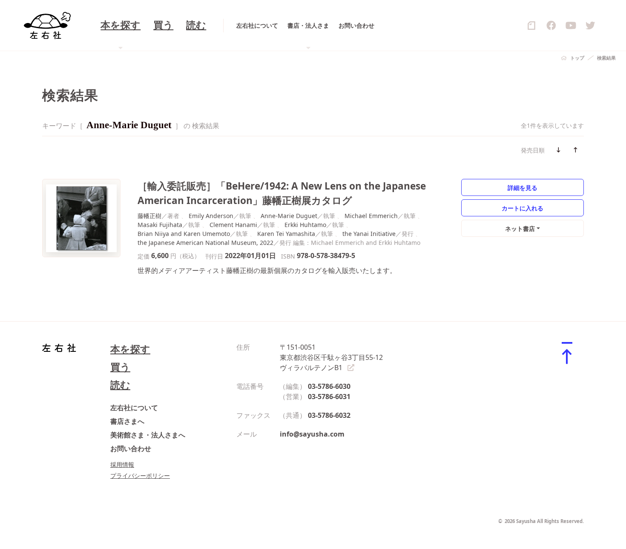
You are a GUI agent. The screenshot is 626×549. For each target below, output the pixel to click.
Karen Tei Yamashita (286, 234)
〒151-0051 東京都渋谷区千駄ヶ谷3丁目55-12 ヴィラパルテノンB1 (331, 357)
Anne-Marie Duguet (289, 216)
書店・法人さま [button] (308, 25)
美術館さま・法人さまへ (147, 435)
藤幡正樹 (149, 216)
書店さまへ (127, 421)
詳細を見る (522, 188)
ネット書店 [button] (520, 228)
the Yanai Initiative (369, 234)
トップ (577, 58)
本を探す (130, 349)
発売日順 (533, 150)
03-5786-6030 (329, 386)
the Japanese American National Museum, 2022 (205, 243)
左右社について (257, 25)
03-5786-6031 (329, 396)
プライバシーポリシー (140, 475)
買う (163, 25)
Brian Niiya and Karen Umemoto (184, 234)
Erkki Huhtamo (305, 225)
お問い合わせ (356, 25)
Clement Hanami (233, 225)
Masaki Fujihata (160, 225)
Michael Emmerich (371, 216)
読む (196, 25)
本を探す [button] (121, 25)
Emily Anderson (211, 216)
